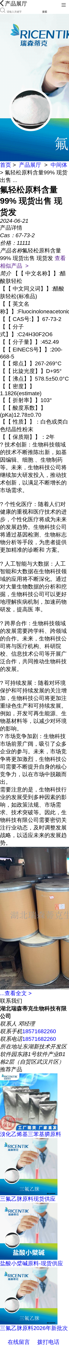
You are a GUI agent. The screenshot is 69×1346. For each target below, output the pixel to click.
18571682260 (39, 1031)
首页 (5, 165)
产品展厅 (30, 165)
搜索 (44, 11)
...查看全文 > (16, 993)
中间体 (59, 165)
